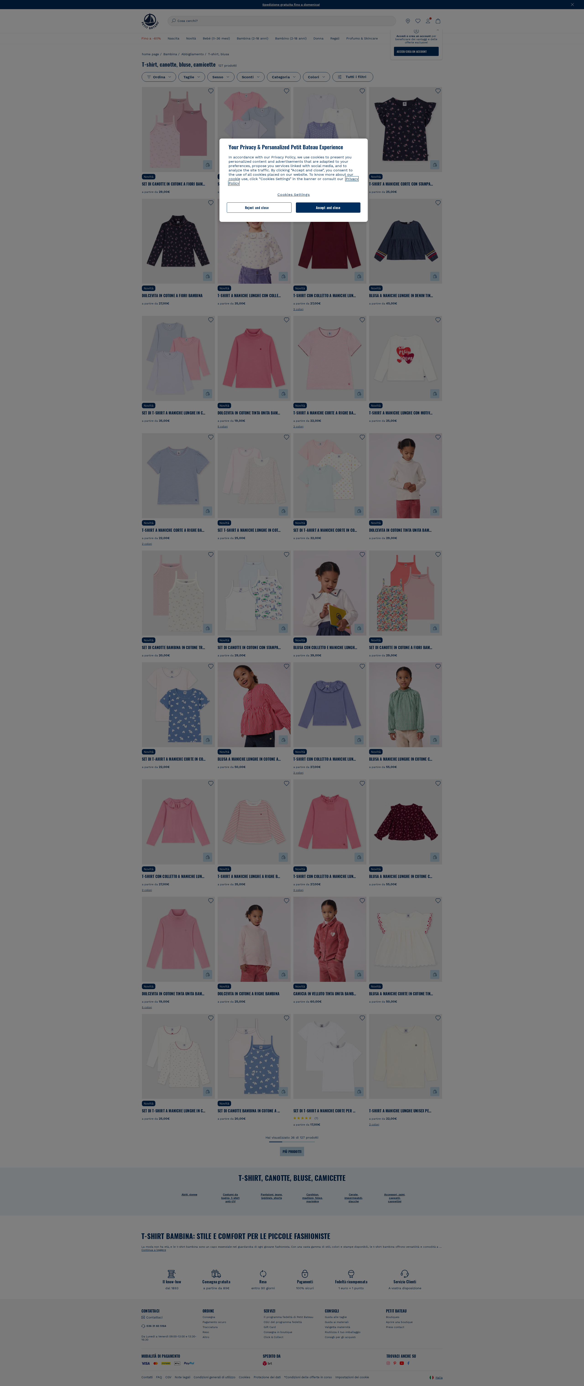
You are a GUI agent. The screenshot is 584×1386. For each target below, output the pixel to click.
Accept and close (328, 207)
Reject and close (257, 207)
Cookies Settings (293, 194)
